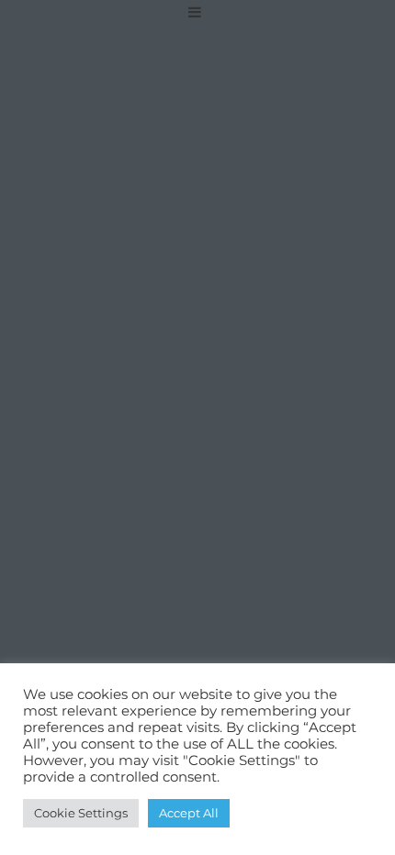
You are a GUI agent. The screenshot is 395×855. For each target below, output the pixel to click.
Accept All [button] (189, 812)
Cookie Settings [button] (81, 812)
